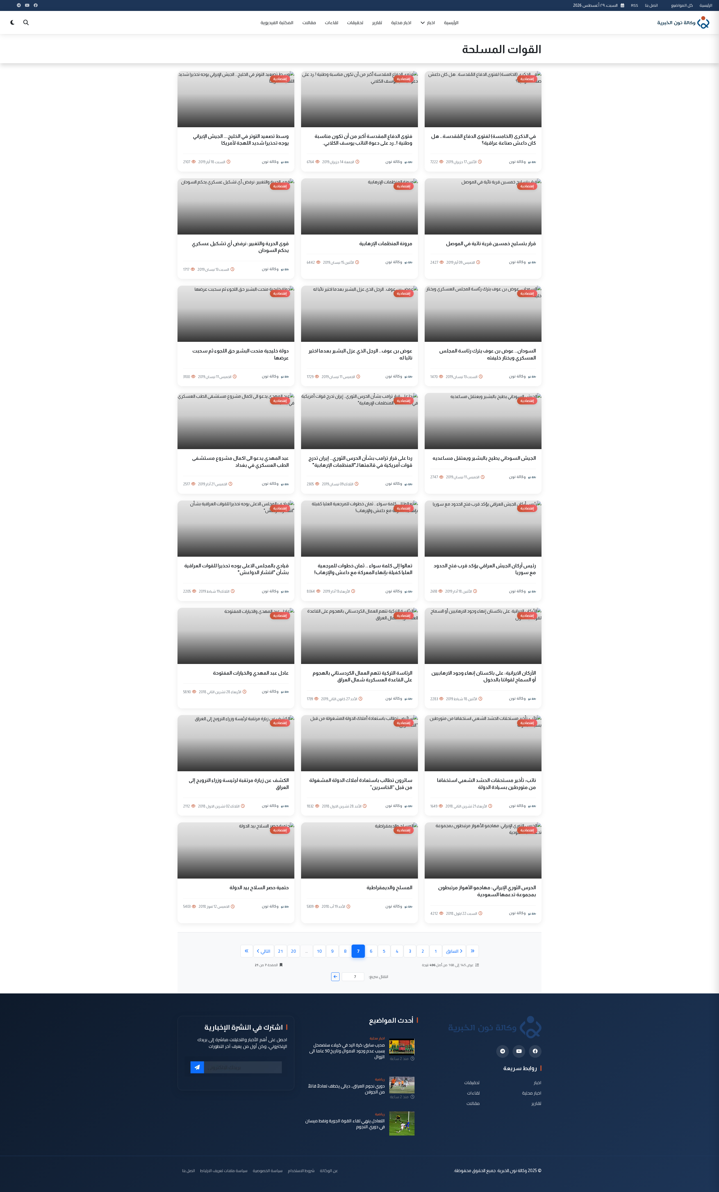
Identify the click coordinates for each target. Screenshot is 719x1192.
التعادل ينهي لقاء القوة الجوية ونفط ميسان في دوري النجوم (345, 1124)
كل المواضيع (682, 5)
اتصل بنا (651, 5)
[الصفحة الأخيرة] (246, 951)
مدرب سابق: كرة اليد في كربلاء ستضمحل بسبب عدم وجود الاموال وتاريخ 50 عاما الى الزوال (347, 1051)
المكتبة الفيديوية (277, 22)
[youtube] (519, 1051)
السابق (452, 951)
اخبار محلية (401, 22)
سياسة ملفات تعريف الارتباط (223, 1170)
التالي (265, 951)
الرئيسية (706, 5)
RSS (634, 5)
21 (280, 951)
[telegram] (502, 1051)
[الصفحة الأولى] (472, 951)
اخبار (430, 22)
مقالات (309, 22)
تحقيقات (355, 22)
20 (293, 951)
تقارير (377, 22)
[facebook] (535, 1051)
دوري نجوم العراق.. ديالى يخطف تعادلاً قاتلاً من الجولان (346, 1089)
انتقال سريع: (378, 977)
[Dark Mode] (12, 22)
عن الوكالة (329, 1170)
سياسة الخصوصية (268, 1170)
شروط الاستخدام (301, 1170)
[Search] (25, 22)
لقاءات (331, 22)
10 (319, 951)
